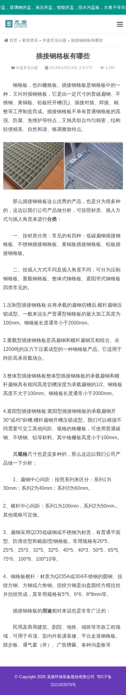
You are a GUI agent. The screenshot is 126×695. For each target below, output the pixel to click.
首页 (13, 40)
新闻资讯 (30, 40)
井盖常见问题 (54, 40)
